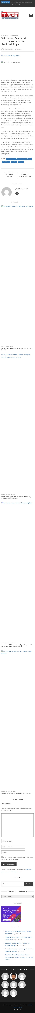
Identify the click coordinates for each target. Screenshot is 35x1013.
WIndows (20, 162)
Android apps (10, 159)
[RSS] (15, 4)
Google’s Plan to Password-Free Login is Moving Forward (16, 793)
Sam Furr (14, 162)
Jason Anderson (8, 49)
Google (29, 159)
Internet (4, 494)
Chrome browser (20, 159)
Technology (14, 35)
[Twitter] (19, 4)
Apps (2, 346)
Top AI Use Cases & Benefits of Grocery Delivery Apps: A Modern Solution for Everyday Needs (19, 957)
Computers (4, 35)
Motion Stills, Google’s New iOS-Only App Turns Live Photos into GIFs (16, 349)
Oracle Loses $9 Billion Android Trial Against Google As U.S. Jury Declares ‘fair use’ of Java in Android (16, 645)
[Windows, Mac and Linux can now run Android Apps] (10, 55)
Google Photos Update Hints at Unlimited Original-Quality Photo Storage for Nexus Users (16, 497)
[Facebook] (12, 4)
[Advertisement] (17, 26)
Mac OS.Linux (6, 162)
